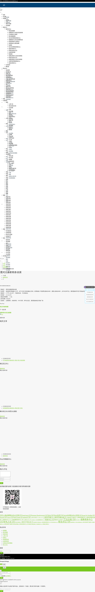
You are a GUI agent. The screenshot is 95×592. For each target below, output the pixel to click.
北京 (7, 186)
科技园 (7, 17)
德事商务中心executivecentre (16, 32)
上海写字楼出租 (59, 517)
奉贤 (7, 173)
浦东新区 (8, 154)
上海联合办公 (27, 519)
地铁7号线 (8, 209)
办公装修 (8, 269)
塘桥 (10, 174)
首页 (4, 5)
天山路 (10, 139)
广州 (7, 189)
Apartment (26, 515)
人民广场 (11, 104)
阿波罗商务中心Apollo (14, 41)
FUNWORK (8, 85)
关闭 (4, 564)
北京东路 (11, 107)
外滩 (10, 109)
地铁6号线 (8, 207)
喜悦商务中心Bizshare (14, 43)
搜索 (2, 553)
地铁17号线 (8, 225)
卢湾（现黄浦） (9, 118)
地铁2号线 (8, 198)
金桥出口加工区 (12, 176)
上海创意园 (81, 517)
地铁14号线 (8, 220)
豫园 (10, 113)
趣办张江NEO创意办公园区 (8, 411)
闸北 (7, 138)
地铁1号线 (8, 196)
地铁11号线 (8, 214)
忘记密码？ (8, 576)
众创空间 (8, 64)
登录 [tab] (4, 567)
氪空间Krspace (9, 75)
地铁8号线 (8, 205)
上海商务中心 (6, 519)
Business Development (39, 515)
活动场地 (8, 22)
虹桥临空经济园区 (13, 152)
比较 (1, 564)
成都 (7, 193)
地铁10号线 (8, 213)
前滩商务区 (11, 161)
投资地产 (8, 262)
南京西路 (11, 133)
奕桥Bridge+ (9, 93)
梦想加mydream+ (10, 91)
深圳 (7, 191)
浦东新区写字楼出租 (37, 522)
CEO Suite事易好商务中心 (14, 37)
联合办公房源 (9, 234)
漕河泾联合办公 (54, 522)
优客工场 (8, 73)
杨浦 (7, 160)
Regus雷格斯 (12, 30)
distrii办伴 (8, 71)
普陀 (7, 171)
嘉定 (7, 175)
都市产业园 (8, 23)
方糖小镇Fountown (10, 79)
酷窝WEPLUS (9, 80)
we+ (7, 84)
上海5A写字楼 (34, 517)
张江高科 (11, 165)
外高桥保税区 (12, 177)
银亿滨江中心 (4, 363)
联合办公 (5, 68)
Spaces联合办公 (9, 89)
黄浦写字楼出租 (32, 524)
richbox (10, 54)
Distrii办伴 (58, 515)
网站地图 (2, 554)
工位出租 (70, 519)
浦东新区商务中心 (46, 522)
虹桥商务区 (73, 522)
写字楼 (4, 9)
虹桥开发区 (11, 138)
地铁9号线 (8, 211)
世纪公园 (11, 155)
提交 (2, 483)
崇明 (7, 179)
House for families (88, 515)
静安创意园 (16, 524)
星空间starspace (10, 87)
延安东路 (11, 119)
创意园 (4, 18)
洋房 (7, 19)
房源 (4, 240)
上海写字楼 (48, 517)
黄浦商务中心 (40, 524)
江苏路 (10, 134)
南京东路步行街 (12, 113)
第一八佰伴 (11, 163)
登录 (2, 577)
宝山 (7, 177)
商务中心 (5, 27)
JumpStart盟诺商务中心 (14, 61)
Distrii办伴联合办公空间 (72, 515)
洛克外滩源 (18, 522)
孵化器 (7, 66)
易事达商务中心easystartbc (15, 55)
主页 (4, 263)
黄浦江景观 (46, 524)
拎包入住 (9, 521)
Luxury (10, 517)
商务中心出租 (58, 519)
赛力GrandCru (12, 36)
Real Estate (18, 517)
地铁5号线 (8, 204)
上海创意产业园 (71, 517)
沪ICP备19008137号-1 (5, 556)
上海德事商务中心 (17, 519)
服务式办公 (8, 29)
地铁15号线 (8, 221)
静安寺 (10, 127)
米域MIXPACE (9, 77)
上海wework (40, 517)
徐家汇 (5, 537)
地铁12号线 (8, 216)
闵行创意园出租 (79, 522)
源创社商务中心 (12, 48)
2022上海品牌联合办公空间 (11, 515)
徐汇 (7, 156)
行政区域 (5, 106)
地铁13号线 (8, 228)
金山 (7, 182)
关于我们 (5, 255)
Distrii (51, 515)
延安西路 (11, 151)
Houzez (3, 517)
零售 (4, 102)
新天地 (10, 121)
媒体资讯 (8, 255)
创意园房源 (8, 245)
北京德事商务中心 (40, 519)
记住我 (3, 576)
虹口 (7, 158)
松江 (7, 180)
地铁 (4, 204)
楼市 (7, 259)
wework (8, 70)
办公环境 (8, 252)
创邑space (8, 99)
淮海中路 (11, 120)
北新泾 (10, 149)
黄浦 (7, 110)
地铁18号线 (8, 237)
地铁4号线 (8, 202)
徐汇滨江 (5, 544)
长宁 (7, 140)
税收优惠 (8, 266)
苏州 (7, 184)
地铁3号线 (8, 200)
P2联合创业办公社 (13, 50)
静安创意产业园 (9, 524)
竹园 (10, 172)
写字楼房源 (8, 244)
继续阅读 (2, 368)
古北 (10, 154)
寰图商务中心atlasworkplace (16, 39)
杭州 (7, 195)
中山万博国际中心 (5, 459)
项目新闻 (8, 257)
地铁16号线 (8, 223)
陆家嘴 (10, 159)
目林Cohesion (12, 52)
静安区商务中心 (24, 524)
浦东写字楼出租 (27, 522)
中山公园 (11, 136)
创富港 (10, 45)
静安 (7, 123)
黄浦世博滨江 (12, 124)
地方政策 (8, 264)
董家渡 (10, 114)
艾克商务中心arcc (13, 34)
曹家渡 (10, 129)
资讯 (4, 252)
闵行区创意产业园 (87, 522)
